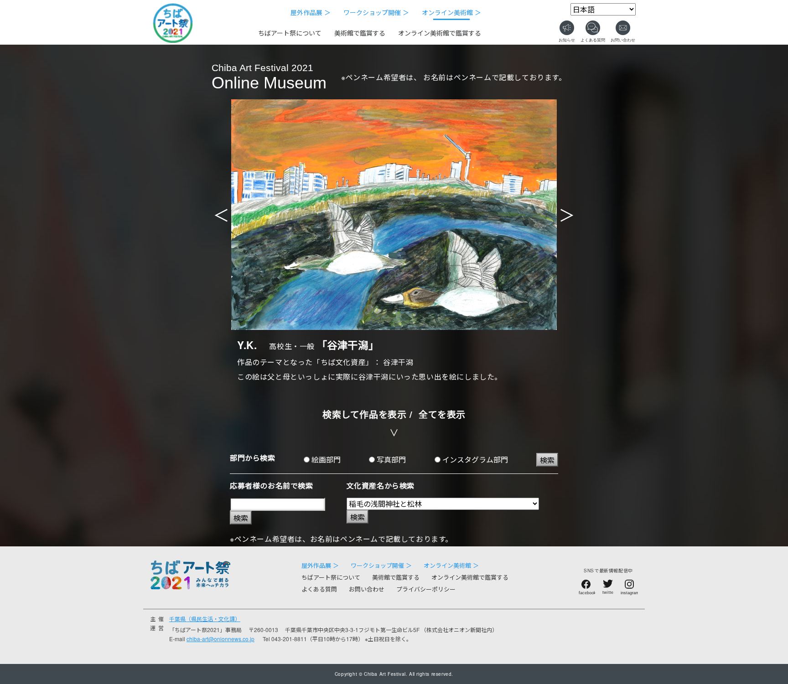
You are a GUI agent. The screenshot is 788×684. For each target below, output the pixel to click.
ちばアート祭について (289, 32)
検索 (547, 460)
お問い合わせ (366, 589)
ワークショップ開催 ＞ (376, 12)
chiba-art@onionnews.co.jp (220, 639)
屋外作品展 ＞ (310, 12)
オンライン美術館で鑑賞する (439, 32)
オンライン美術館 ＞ (451, 12)
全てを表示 (442, 414)
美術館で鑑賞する (359, 32)
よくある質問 (319, 589)
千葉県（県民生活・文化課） (204, 618)
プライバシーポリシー (426, 589)
